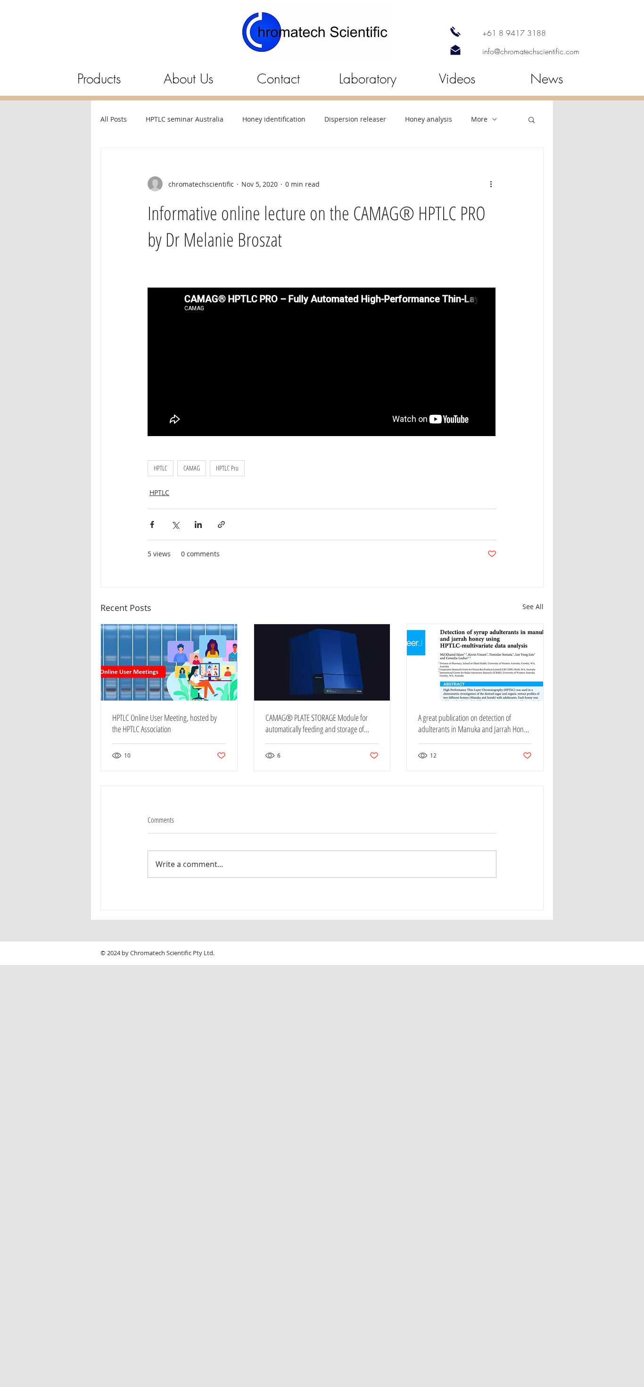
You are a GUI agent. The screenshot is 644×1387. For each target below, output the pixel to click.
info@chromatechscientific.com (530, 51)
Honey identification (273, 119)
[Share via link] (221, 524)
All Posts (113, 119)
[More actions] (490, 184)
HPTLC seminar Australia (184, 119)
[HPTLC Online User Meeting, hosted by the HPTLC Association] (169, 662)
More (479, 119)
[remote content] (322, 363)
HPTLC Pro (227, 467)
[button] (531, 119)
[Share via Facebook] (152, 524)
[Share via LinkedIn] (198, 524)
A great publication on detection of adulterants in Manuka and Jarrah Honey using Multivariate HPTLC (474, 723)
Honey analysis (428, 119)
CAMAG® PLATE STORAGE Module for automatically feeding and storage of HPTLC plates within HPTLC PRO (316, 723)
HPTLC (160, 467)
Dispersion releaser (355, 119)
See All (533, 606)
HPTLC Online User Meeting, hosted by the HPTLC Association (164, 723)
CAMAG (191, 467)
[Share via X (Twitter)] (175, 524)
